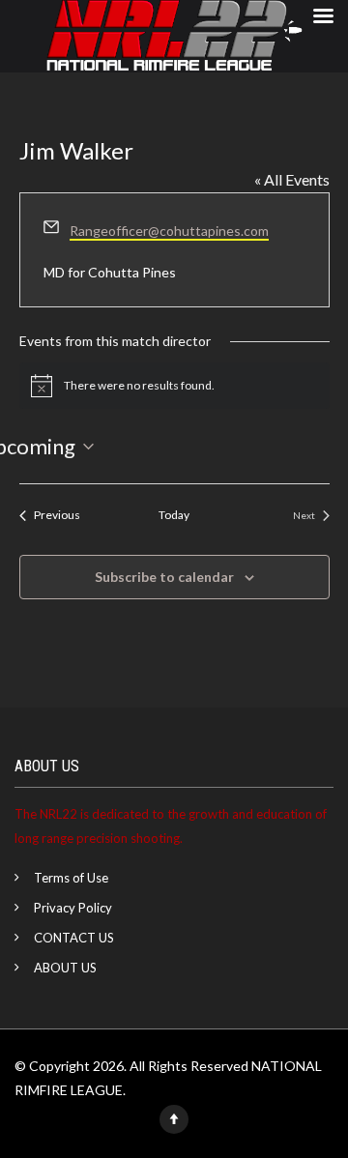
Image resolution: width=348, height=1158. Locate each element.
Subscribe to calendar (164, 576)
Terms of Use (71, 877)
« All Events (292, 179)
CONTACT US (74, 937)
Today (174, 514)
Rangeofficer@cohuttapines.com (169, 230)
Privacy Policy (73, 907)
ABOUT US (65, 967)
